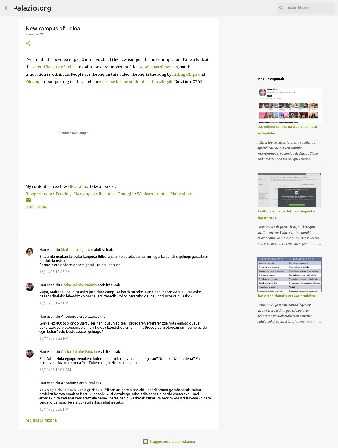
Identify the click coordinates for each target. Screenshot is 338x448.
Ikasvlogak (84, 193)
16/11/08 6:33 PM (54, 338)
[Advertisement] (280, 46)
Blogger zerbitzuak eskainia (172, 441)
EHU (30, 206)
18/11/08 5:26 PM (54, 409)
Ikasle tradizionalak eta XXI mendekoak (287, 296)
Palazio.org (32, 8)
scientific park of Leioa (54, 67)
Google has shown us (158, 67)
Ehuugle (125, 193)
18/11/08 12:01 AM (55, 370)
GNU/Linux (78, 186)
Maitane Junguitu (75, 250)
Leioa (42, 206)
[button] (28, 43)
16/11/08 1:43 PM (54, 303)
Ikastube (107, 193)
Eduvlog (33, 81)
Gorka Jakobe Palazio (79, 285)
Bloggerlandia (39, 193)
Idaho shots (181, 193)
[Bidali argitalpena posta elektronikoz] (28, 201)
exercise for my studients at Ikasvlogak (135, 81)
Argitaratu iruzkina (41, 420)
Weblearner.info (152, 193)
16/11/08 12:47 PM (55, 272)
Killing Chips (184, 74)
